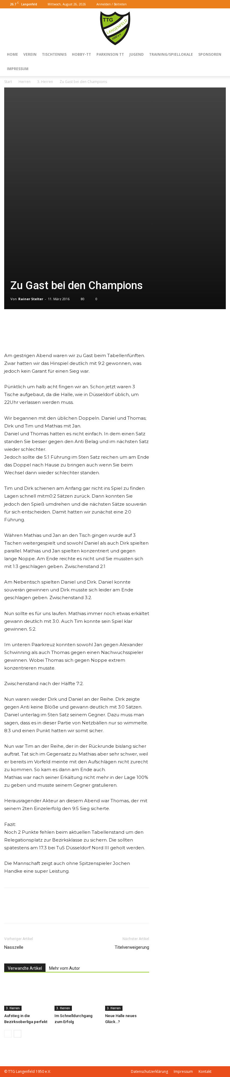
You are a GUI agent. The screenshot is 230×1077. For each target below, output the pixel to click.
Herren (25, 81)
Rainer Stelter (30, 299)
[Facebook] (211, 4)
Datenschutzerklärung (149, 1071)
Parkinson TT (110, 54)
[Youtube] (221, 4)
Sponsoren (209, 54)
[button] (202, 4)
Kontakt (205, 1071)
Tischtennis (54, 54)
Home (12, 54)
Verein (30, 54)
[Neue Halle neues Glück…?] (127, 996)
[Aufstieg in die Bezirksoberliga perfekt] (26, 996)
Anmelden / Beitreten (111, 4)
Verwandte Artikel (25, 968)
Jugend (136, 54)
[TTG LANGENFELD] (115, 28)
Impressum (17, 68)
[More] (24, 335)
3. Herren (45, 81)
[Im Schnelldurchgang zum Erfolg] (77, 996)
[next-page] (17, 1033)
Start (8, 81)
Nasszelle (13, 947)
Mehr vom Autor (64, 968)
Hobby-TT (81, 54)
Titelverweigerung (132, 947)
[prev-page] (8, 1033)
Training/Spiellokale (171, 54)
